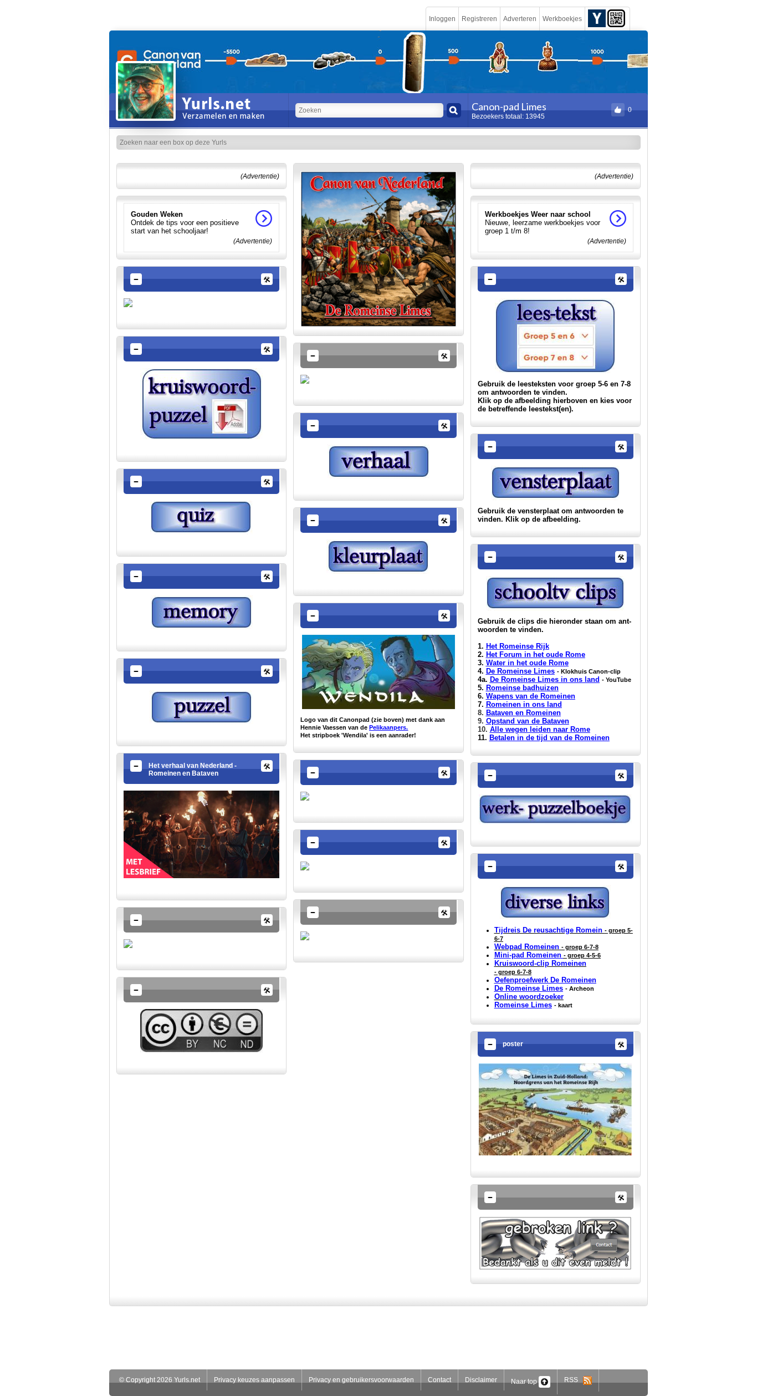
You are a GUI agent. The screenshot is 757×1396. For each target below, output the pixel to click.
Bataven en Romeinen (523, 713)
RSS (573, 1380)
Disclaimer (481, 1380)
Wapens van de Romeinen (530, 696)
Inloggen (442, 19)
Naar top (525, 1381)
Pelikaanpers (387, 727)
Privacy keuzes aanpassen (254, 1380)
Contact (439, 1380)
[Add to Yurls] (597, 18)
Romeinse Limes (523, 1005)
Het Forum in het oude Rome (535, 654)
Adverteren (519, 19)
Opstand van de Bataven (527, 721)
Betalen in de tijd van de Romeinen (549, 737)
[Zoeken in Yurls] (454, 110)
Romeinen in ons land (524, 704)
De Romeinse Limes (520, 671)
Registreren (479, 19)
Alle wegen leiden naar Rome (540, 729)
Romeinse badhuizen (522, 688)
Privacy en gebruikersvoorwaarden (361, 1380)
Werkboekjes (562, 19)
